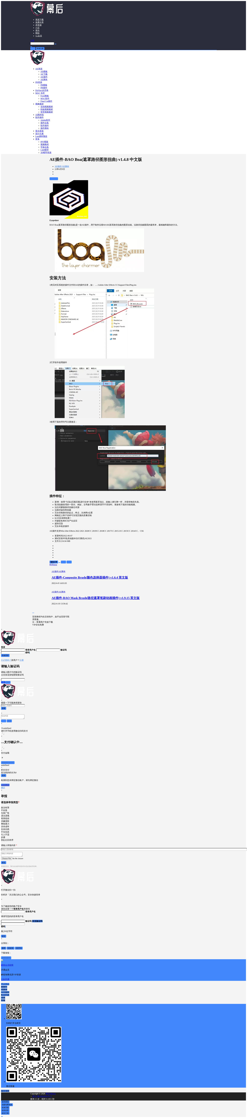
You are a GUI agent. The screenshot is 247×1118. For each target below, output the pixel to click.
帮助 (37, 33)
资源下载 (39, 20)
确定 (3, 788)
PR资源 (38, 82)
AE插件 (58, 166)
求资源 (38, 25)
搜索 (3, 708)
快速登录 (5, 655)
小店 (37, 28)
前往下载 (53, 179)
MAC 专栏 (40, 93)
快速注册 (40, 48)
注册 (22, 660)
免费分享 (39, 22)
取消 (3, 682)
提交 (3, 862)
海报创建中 (6, 958)
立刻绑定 (5, 785)
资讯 (37, 30)
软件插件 (39, 117)
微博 (3, 948)
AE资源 (38, 69)
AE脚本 (65, 166)
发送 (8, 682)
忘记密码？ (6, 660)
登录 (32, 48)
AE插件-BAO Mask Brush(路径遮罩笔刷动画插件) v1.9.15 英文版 (96, 598)
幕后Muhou (50, 1094)
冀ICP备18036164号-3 (42, 1096)
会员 (38, 36)
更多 (37, 139)
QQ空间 (19, 948)
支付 (3, 775)
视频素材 (39, 104)
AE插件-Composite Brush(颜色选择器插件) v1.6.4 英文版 (90, 577)
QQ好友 (11, 948)
